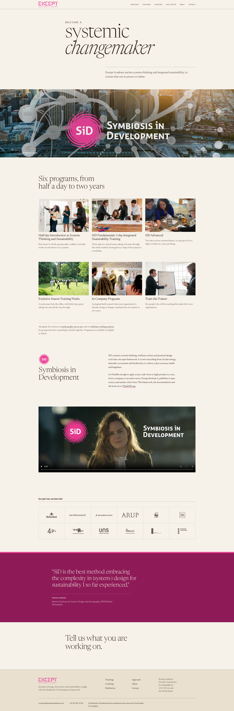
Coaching (158, 4)
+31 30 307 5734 (76, 703)
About (182, 4)
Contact (192, 4)
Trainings (146, 4)
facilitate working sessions (102, 327)
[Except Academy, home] (48, 4)
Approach (135, 4)
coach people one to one (72, 327)
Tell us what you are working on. (96, 643)
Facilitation (171, 4)
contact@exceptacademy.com (51, 703)
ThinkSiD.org (128, 386)
